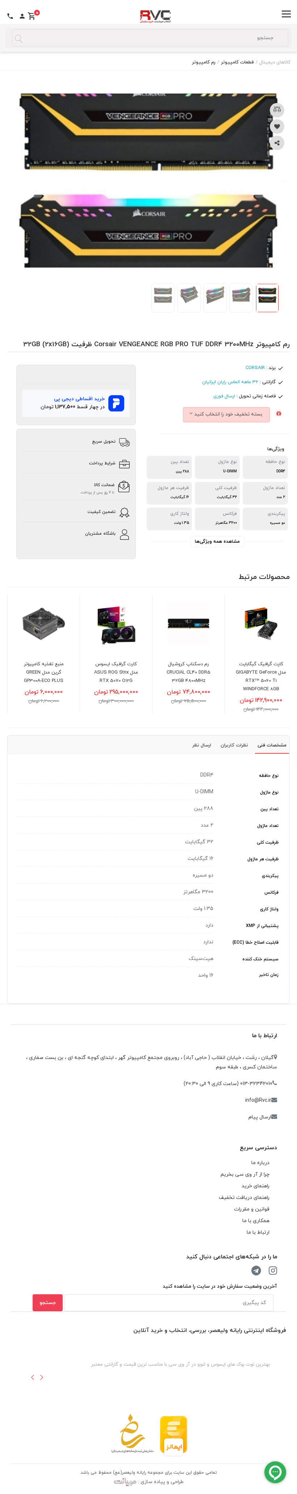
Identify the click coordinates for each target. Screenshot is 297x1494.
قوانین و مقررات (251, 1209)
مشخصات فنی (272, 745)
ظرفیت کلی (268, 842)
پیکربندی (270, 876)
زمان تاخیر (269, 975)
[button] (32, 1377)
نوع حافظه (269, 776)
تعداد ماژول (268, 826)
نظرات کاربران (234, 745)
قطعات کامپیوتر (237, 62)
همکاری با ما (255, 1220)
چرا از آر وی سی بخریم (245, 1174)
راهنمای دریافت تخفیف (244, 1197)
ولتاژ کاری (269, 909)
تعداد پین (269, 809)
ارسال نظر (201, 745)
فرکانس (271, 892)
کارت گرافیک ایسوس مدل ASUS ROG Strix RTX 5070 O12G (188, 672)
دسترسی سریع (258, 1148)
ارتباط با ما (264, 1036)
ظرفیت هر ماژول (263, 859)
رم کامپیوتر (204, 62)
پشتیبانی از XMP (262, 926)
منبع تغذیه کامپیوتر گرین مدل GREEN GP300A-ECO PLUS (116, 672)
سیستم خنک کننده (260, 959)
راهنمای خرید (255, 1186)
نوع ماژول (269, 792)
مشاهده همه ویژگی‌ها (217, 541)
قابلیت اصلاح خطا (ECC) (256, 942)
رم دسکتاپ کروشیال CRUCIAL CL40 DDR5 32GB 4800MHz (261, 672)
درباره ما (260, 1162)
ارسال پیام (259, 1117)
